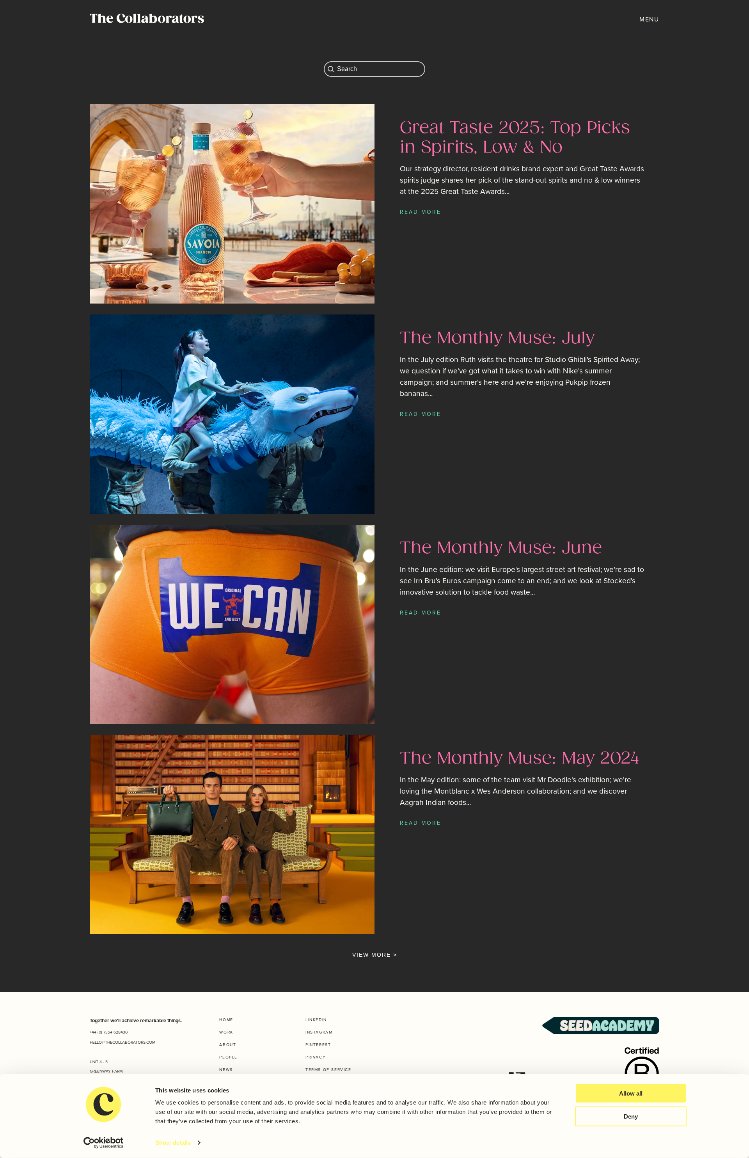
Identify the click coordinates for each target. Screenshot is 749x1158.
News (226, 1070)
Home (226, 1020)
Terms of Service (328, 1070)
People (228, 1057)
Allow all (631, 1093)
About (227, 1045)
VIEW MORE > (374, 955)
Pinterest (318, 1045)
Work (226, 1032)
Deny (631, 1116)
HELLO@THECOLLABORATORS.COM (122, 1042)
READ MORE (420, 212)
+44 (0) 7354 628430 (109, 1032)
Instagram (318, 1032)
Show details (173, 1142)
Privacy (315, 1057)
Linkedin (316, 1020)
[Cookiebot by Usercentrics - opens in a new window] (103, 1143)
